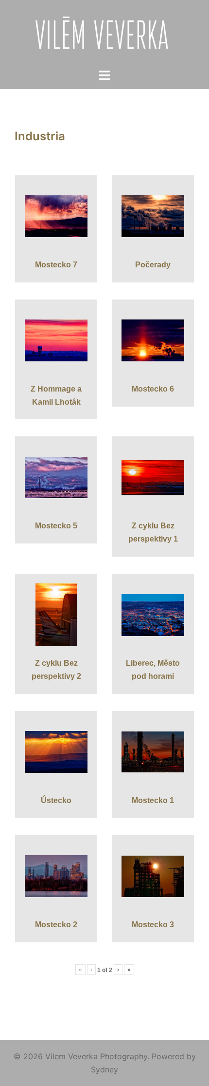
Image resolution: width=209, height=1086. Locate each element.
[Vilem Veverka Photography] (104, 33)
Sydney (104, 1069)
